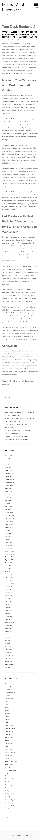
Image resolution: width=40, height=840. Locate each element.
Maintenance (8, 749)
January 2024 (9, 548)
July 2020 (7, 667)
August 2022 (8, 596)
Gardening (8, 719)
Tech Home (8, 809)
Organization (8, 755)
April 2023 (8, 572)
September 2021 (9, 628)
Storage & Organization (11, 800)
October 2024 (9, 521)
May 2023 (8, 569)
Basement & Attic (10, 687)
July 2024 (7, 530)
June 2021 (8, 637)
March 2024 (8, 542)
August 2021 (8, 631)
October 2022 (9, 590)
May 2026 (8, 465)
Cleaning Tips (9, 699)
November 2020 (9, 658)
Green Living (8, 722)
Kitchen (7, 740)
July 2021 (7, 634)
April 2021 (8, 643)
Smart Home (8, 797)
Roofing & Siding (9, 794)
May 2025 (8, 500)
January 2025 (9, 512)
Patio (6, 773)
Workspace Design (10, 818)
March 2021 (8, 646)
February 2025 (9, 509)
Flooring (7, 710)
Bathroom (7, 690)
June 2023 (8, 566)
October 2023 (9, 557)
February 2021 (9, 649)
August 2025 (8, 491)
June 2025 (8, 497)
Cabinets (7, 696)
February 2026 (9, 473)
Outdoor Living (9, 764)
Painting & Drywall (10, 770)
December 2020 (9, 655)
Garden (7, 716)
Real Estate (8, 782)
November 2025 (9, 482)
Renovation (8, 788)
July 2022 (7, 599)
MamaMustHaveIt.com (13, 7)
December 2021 (9, 619)
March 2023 (8, 575)
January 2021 (9, 652)
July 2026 (7, 459)
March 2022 (8, 610)
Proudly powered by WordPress (20, 835)
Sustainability (9, 803)
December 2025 (9, 479)
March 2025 (8, 506)
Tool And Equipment (10, 812)
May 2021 (8, 640)
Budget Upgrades (10, 693)
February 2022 (9, 613)
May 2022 (8, 604)
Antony (18, 39)
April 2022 (8, 607)
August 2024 (8, 527)
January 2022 (9, 616)
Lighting (7, 746)
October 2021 (9, 625)
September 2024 (9, 524)
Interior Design (9, 737)
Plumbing (7, 776)
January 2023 (9, 581)
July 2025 (7, 494)
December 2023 (9, 551)
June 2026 (8, 462)
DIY (6, 702)
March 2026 (8, 470)
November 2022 (9, 587)
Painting (7, 767)
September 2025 (9, 488)
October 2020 (9, 661)
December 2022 (9, 584)
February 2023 (9, 578)
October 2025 (9, 485)
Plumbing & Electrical (11, 779)
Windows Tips (9, 815)
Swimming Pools (9, 806)
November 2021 (9, 622)
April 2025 (8, 503)
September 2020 (9, 664)
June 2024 (8, 533)
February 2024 (9, 545)
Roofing (7, 791)
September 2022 (9, 593)
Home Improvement (16, 381)
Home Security (9, 731)
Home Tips (8, 734)
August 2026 (8, 456)
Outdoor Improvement (11, 761)
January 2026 (9, 476)
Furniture (7, 713)
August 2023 (8, 563)
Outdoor (7, 758)
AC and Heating (9, 684)
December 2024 (9, 515)
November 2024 (9, 518)
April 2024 (8, 539)
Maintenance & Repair (11, 752)
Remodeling (8, 785)
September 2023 (9, 560)
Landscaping (8, 743)
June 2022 (8, 601)
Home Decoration (9, 725)
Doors (6, 704)
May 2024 (8, 536)
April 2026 (8, 468)
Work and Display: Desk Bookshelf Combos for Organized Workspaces (19, 34)
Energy (7, 707)
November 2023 (9, 554)
